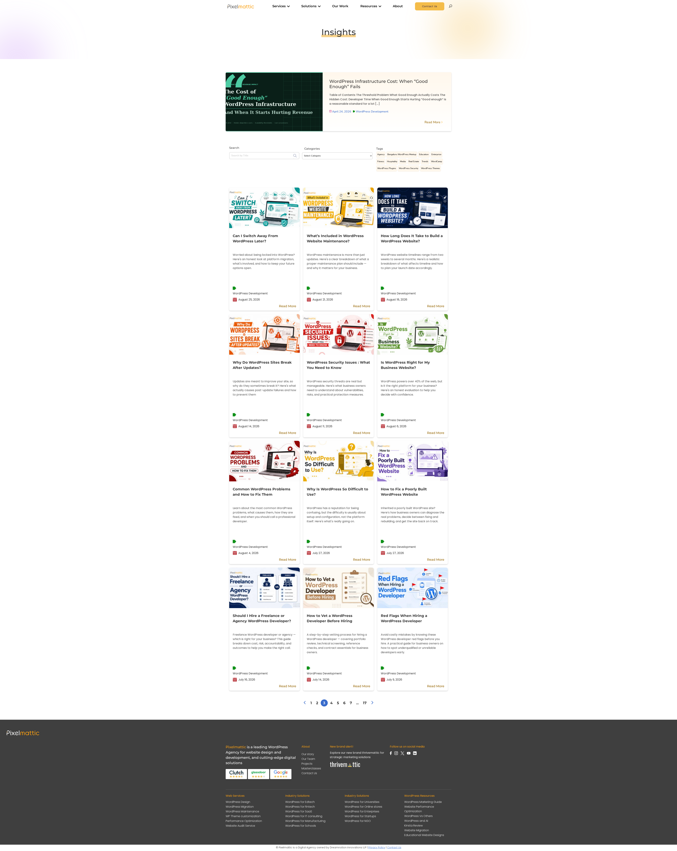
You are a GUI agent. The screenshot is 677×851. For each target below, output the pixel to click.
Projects (306, 764)
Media (403, 161)
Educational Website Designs (424, 835)
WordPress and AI (416, 821)
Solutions (308, 6)
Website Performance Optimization (419, 809)
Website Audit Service (240, 826)
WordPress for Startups (360, 816)
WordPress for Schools (300, 826)
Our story (307, 754)
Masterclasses (311, 768)
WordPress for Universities (362, 802)
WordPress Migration (240, 807)
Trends (425, 161)
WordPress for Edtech (300, 802)
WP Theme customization (243, 816)
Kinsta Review (413, 826)
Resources (368, 6)
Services (279, 6)
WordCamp (436, 161)
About (398, 6)
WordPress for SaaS (298, 811)
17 (365, 703)
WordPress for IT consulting (303, 816)
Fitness (380, 161)
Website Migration (416, 830)
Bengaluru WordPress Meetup (401, 154)
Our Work (340, 6)
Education (424, 154)
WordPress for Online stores (363, 807)
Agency (381, 154)
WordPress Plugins (386, 168)
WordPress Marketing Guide (423, 802)
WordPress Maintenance (242, 811)
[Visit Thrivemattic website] (345, 768)
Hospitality (392, 161)
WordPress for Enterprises (362, 811)
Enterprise (436, 154)
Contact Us (429, 6)
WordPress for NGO (358, 821)
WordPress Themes (430, 168)
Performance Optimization (244, 821)
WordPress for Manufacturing (305, 821)
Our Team (308, 759)
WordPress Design (238, 802)
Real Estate (413, 161)
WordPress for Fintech (300, 807)
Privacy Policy (376, 847)
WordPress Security (408, 168)
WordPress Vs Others (418, 816)
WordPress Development (371, 112)
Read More (432, 122)
